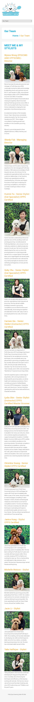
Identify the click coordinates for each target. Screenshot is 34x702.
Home (15, 35)
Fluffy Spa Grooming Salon (15, 694)
